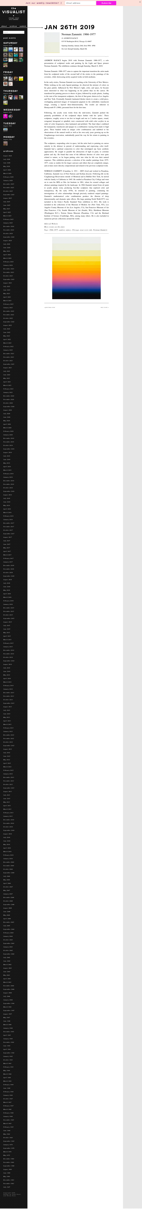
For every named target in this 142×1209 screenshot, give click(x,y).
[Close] (140, 2)
